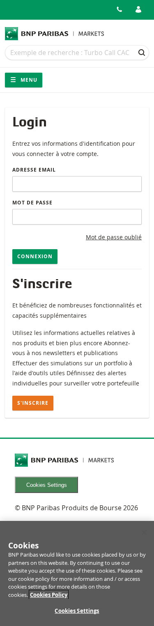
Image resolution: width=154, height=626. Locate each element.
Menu (28, 79)
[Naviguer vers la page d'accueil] (54, 33)
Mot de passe (32, 202)
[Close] (144, 532)
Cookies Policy (48, 594)
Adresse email (34, 169)
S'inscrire (32, 402)
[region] (77, 573)
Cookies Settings (46, 485)
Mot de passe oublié (114, 237)
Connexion (35, 256)
